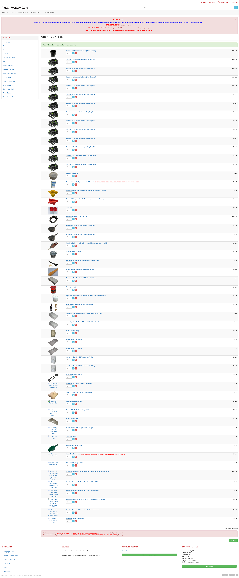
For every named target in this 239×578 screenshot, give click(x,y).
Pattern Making (7, 77)
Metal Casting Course (9, 73)
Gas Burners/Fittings (9, 58)
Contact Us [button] (210, 566)
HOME (6, 13)
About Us (6, 567)
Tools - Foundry (7, 93)
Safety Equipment (8, 85)
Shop (13, 13)
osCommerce (37, 575)
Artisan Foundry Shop (18, 575)
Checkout (235, 2)
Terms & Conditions (9, 559)
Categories (22, 13)
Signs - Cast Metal (8, 89)
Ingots (5, 61)
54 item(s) (223, 2)
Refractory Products (9, 81)
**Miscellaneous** (8, 97)
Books (5, 46)
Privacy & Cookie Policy (11, 556)
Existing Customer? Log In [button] (150, 555)
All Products (6, 42)
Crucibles (5, 50)
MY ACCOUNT (36, 13)
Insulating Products (8, 65)
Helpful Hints (7, 571)
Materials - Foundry (8, 69)
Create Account (126, 551)
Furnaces (5, 54)
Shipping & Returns (9, 552)
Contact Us (50, 13)
